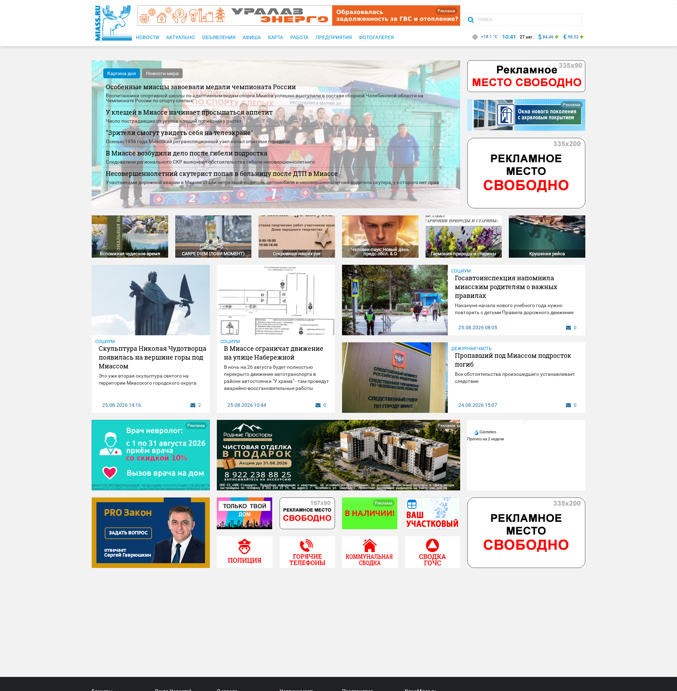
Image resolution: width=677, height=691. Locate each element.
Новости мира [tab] (162, 73)
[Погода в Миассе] (526, 424)
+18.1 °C (489, 36)
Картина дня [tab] (121, 73)
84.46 (548, 37)
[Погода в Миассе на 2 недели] (486, 439)
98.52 (573, 37)
